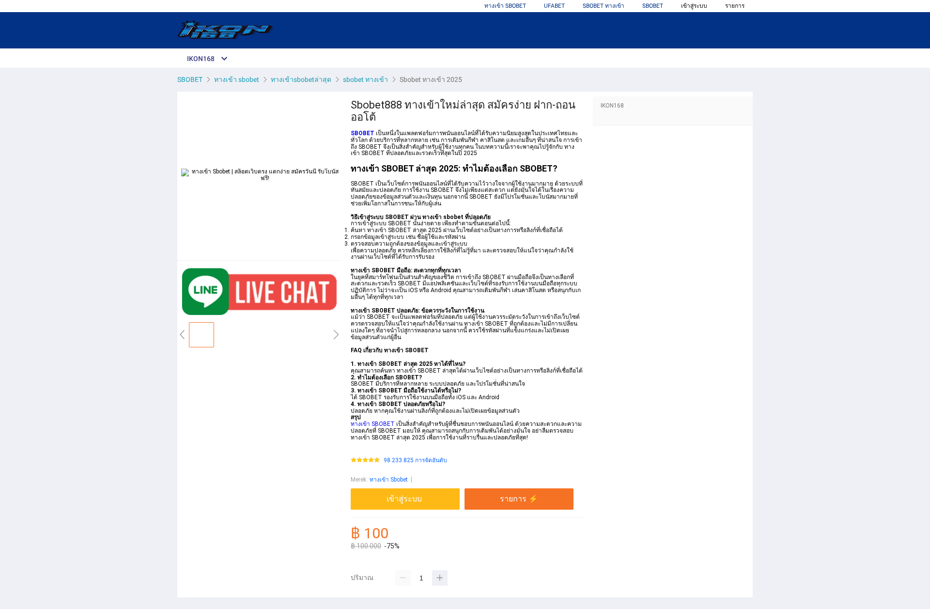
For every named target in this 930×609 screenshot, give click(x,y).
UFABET (554, 5)
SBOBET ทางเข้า (603, 5)
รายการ (734, 5)
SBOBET (652, 5)
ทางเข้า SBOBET (505, 5)
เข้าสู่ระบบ (694, 5)
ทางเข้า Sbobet (389, 479)
